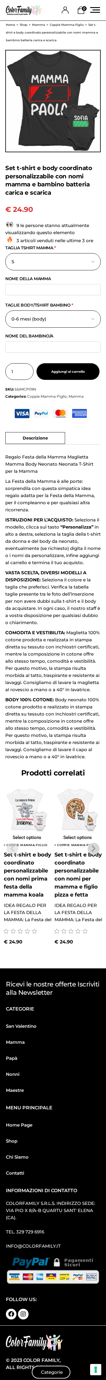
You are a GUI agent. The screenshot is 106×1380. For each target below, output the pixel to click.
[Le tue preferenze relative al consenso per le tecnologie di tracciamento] (95, 1369)
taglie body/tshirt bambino (39, 305)
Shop (11, 1141)
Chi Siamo (17, 1157)
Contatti (15, 1173)
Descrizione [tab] (35, 438)
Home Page (19, 1125)
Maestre (15, 1090)
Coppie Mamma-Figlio (47, 396)
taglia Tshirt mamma (30, 247)
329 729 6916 (30, 1232)
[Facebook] (11, 1314)
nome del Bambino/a (29, 336)
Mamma (76, 396)
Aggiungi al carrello (68, 372)
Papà (11, 1058)
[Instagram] (23, 1314)
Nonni (12, 1074)
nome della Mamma (28, 278)
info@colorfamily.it (33, 1246)
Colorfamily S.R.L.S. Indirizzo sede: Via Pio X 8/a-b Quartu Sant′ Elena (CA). (50, 1210)
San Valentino (21, 1026)
